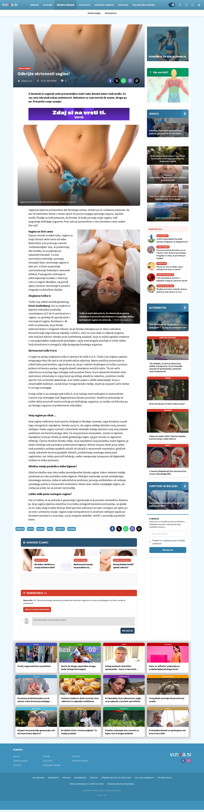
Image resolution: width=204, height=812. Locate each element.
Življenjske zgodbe (144, 4)
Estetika (123, 4)
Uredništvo (53, 777)
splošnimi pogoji (170, 540)
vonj (50, 529)
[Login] (199, 5)
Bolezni (47, 4)
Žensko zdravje (65, 4)
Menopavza (111, 13)
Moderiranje (80, 777)
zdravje (20, 529)
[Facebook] (192, 4)
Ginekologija (94, 13)
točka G (60, 529)
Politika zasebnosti (144, 777)
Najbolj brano (155, 229)
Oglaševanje (38, 777)
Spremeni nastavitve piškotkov (116, 777)
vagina (40, 529)
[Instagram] (186, 4)
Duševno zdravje (104, 4)
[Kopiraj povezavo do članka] (137, 80)
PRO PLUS (66, 777)
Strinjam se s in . (168, 542)
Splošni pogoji (164, 777)
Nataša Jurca (27, 81)
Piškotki (94, 777)
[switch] (171, 5)
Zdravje (34, 4)
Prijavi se (127, 630)
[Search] (180, 5)
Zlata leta (84, 4)
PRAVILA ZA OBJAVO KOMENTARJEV (37, 609)
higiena (71, 529)
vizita (30, 529)
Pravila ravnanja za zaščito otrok (87, 784)
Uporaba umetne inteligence (120, 784)
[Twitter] (117, 80)
